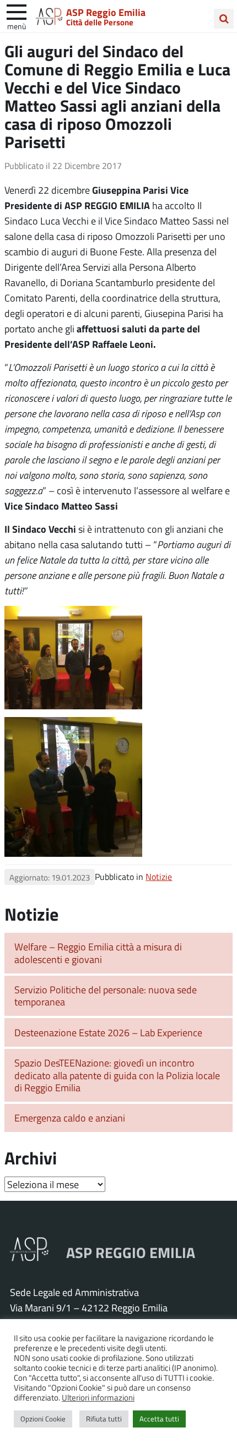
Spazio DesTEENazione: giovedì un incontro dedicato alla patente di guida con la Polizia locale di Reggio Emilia (117, 1075)
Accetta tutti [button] (159, 1419)
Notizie (159, 876)
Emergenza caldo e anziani (69, 1117)
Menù (16, 25)
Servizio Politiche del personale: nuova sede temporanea (105, 996)
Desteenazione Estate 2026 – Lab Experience (108, 1032)
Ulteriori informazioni (98, 1397)
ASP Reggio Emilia (106, 12)
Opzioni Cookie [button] (43, 1419)
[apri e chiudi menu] (17, 11)
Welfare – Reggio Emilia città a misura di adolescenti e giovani (98, 953)
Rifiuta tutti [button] (104, 1419)
